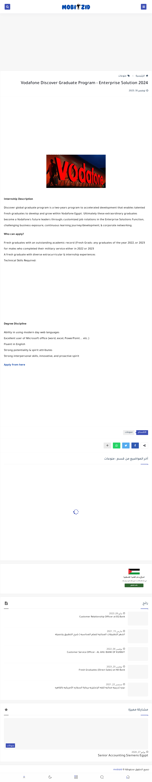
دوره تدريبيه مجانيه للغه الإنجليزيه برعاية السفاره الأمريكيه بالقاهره (90, 688)
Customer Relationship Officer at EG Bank (102, 617)
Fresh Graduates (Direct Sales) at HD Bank (102, 670)
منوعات (122, 76)
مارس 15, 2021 (114, 631)
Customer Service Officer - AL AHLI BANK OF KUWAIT (96, 652)
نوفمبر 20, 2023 (114, 666)
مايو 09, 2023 (115, 613)
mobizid (117, 770)
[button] (135, 445)
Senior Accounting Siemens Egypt (123, 756)
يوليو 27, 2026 (138, 752)
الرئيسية (140, 76)
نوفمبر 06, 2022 (114, 648)
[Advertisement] (76, 42)
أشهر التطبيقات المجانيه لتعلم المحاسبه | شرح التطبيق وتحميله (90, 634)
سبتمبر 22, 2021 (114, 684)
